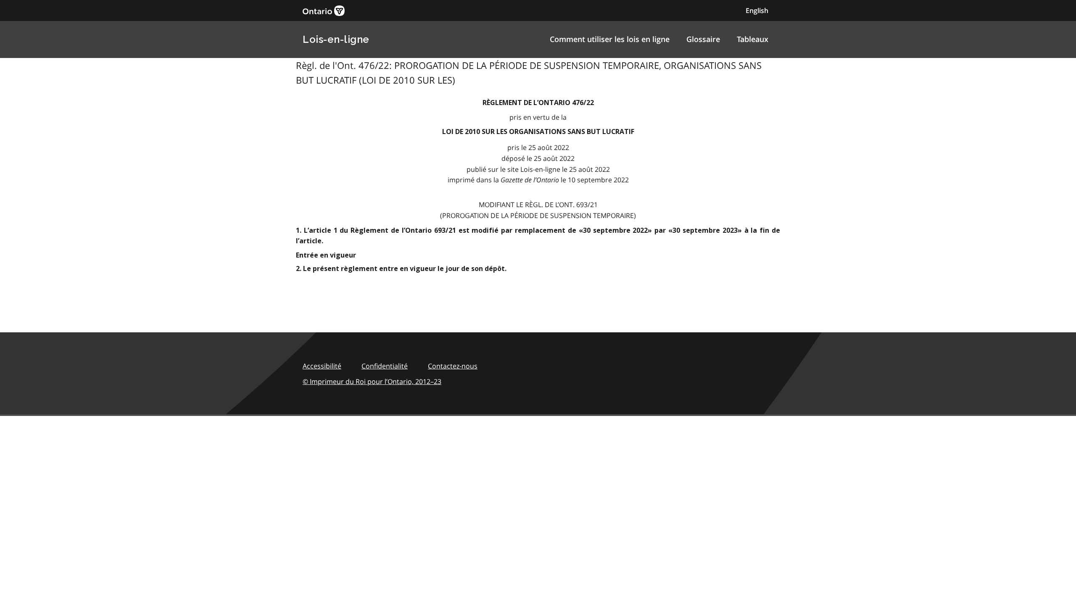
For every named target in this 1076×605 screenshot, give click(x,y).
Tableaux (752, 39)
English (757, 10)
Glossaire (703, 39)
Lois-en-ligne (336, 39)
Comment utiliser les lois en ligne (610, 39)
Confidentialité (384, 366)
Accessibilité (322, 366)
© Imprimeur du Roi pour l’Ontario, (372, 381)
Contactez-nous (452, 366)
